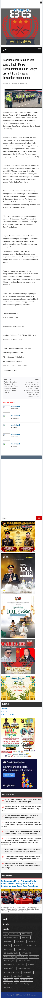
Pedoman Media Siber (8, 715)
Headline (28, 945)
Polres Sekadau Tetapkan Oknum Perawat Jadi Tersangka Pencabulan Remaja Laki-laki (22, 816)
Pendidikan (8, 968)
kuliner (33, 957)
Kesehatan (8, 957)
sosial (22, 984)
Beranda (4, 709)
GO (39, 518)
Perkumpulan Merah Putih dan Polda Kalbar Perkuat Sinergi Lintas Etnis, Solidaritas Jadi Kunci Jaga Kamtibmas (19, 883)
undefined (15, 406)
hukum (19, 949)
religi (6, 980)
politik (15, 976)
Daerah (18, 942)
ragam (27, 976)
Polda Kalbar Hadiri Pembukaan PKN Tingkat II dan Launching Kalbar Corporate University (22, 832)
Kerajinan (25, 953)
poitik (6, 976)
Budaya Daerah (10, 938)
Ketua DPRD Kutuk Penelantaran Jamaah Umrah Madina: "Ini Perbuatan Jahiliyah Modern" (22, 851)
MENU (6, 50)
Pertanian (26, 972)
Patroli (30, 965)
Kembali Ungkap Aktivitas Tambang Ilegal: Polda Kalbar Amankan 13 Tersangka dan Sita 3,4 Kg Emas (21, 809)
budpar (24, 938)
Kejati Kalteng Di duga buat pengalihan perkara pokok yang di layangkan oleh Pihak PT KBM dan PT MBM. (21, 824)
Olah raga (23, 961)
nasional (7, 961)
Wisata (7, 988)
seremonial (8, 984)
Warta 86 (22, 10)
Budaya (24, 934)
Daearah (7, 942)
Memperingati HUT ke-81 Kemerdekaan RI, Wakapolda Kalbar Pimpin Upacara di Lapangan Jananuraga (20, 865)
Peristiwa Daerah (10, 972)
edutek (31, 942)
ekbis (6, 945)
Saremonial (25, 980)
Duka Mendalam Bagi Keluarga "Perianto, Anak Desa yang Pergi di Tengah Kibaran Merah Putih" (23, 858)
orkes (19, 965)
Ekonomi (17, 945)
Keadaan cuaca (10, 953)
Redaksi (4, 712)
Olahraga (8, 965)
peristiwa (22, 968)
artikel (13, 934)
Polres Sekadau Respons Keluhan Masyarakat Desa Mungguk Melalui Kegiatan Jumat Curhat (11, 387)
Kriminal (21, 957)
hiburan (7, 949)
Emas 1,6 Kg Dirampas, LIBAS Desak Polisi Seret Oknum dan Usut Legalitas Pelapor (23, 801)
